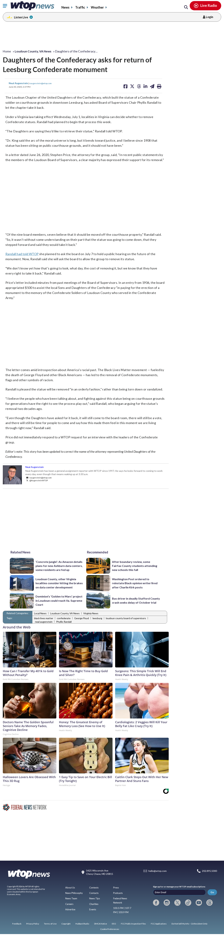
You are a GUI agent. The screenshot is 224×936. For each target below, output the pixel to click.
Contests (94, 887)
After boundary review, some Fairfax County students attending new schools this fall (134, 566)
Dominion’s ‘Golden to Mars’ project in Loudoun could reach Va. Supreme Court (59, 600)
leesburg (97, 618)
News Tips (94, 898)
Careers (69, 904)
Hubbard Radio (82, 923)
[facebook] (156, 902)
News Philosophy (74, 893)
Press (116, 887)
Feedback (16, 923)
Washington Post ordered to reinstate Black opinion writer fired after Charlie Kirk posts (135, 583)
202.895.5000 (209, 870)
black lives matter (43, 618)
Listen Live (21, 17)
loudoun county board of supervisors (126, 618)
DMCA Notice (100, 923)
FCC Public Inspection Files (133, 923)
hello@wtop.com (157, 870)
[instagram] (167, 902)
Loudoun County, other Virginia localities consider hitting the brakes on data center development (59, 583)
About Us (70, 887)
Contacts (94, 893)
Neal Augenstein (19, 83)
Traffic (80, 7)
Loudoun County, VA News (65, 613)
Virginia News (90, 613)
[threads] (209, 902)
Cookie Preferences (109, 929)
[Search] (186, 7)
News (65, 7)
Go (212, 892)
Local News (40, 613)
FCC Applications (159, 923)
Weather (97, 7)
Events (92, 909)
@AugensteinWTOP (38, 480)
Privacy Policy (32, 923)
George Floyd (81, 618)
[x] (177, 902)
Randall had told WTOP (21, 254)
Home (7, 51)
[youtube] (199, 902)
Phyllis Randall (64, 621)
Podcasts (118, 893)
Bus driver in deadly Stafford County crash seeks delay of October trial (136, 600)
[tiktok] (188, 902)
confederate (64, 618)
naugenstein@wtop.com (40, 83)
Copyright (66, 923)
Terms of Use (50, 923)
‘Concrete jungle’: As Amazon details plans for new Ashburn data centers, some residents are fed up (59, 566)
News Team (71, 898)
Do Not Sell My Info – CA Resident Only (189, 923)
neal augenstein (43, 621)
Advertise (70, 909)
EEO (114, 923)
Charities (93, 904)
